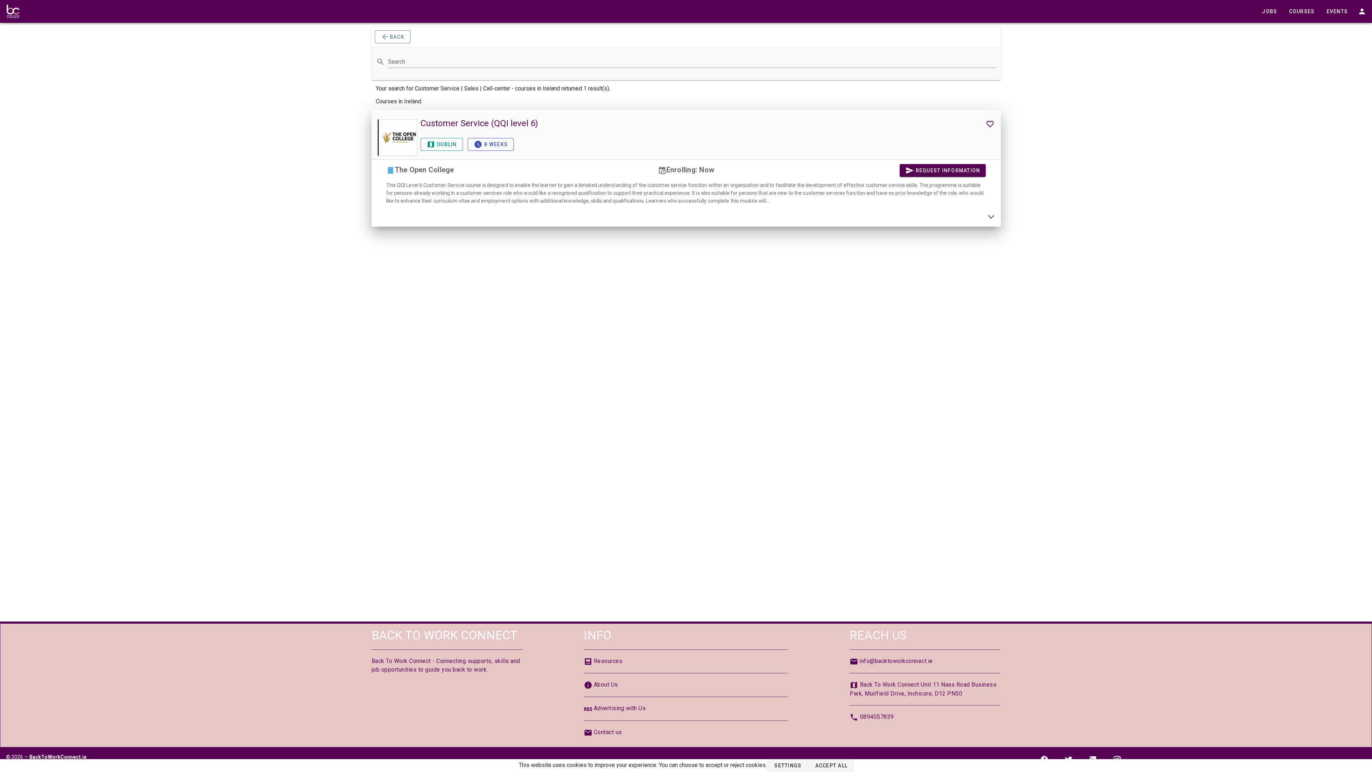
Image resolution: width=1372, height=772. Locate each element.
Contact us (608, 732)
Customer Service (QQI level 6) (479, 123)
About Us (606, 684)
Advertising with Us (620, 708)
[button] (787, 765)
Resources (608, 661)
